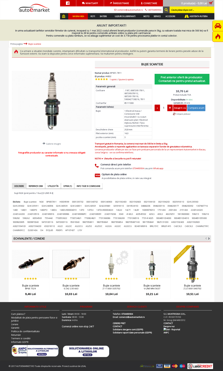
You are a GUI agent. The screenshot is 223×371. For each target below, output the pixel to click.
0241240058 (47, 205)
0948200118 (159, 205)
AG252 (89, 226)
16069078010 (148, 210)
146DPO (44, 210)
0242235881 (105, 205)
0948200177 (173, 205)
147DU (90, 210)
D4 (41, 230)
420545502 (141, 214)
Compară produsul (183, 114)
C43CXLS (189, 226)
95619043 (75, 222)
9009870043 (33, 222)
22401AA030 (19, 214)
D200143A (33, 230)
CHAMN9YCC (19, 230)
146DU (53, 210)
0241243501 (90, 205)
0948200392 (187, 205)
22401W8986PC (79, 214)
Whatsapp (158, 168)
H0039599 (64, 201)
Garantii (15, 327)
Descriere (19, 186)
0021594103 (149, 201)
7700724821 (75, 218)
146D (15, 210)
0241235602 (18, 205)
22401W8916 (48, 214)
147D (81, 210)
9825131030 (162, 222)
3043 (121, 214)
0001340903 (106, 201)
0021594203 (164, 201)
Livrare (14, 324)
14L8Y (136, 210)
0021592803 (135, 201)
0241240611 (76, 205)
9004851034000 (163, 218)
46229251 (170, 214)
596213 (195, 214)
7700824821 (90, 218)
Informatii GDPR (19, 341)
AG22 (60, 226)
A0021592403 (177, 222)
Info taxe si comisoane (88, 186)
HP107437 (70, 230)
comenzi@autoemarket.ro (132, 316)
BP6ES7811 (52, 201)
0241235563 (192, 201)
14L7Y (128, 210)
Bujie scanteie (30, 201)
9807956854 (117, 222)
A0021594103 (19, 226)
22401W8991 (95, 214)
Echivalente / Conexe (29, 238)
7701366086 (104, 218)
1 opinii (113, 79)
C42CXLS (178, 226)
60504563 (37, 218)
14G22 (119, 210)
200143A (173, 210)
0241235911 (33, 205)
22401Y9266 (110, 214)
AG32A (108, 226)
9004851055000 (199, 218)
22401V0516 (33, 214)
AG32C (118, 226)
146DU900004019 (68, 210)
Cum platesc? (18, 313)
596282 (16, 218)
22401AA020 (197, 210)
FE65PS (59, 230)
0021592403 (121, 201)
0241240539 (61, 205)
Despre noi (169, 326)
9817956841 (148, 222)
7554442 (49, 218)
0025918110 (178, 201)
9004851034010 (181, 218)
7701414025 (147, 218)
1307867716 (202, 205)
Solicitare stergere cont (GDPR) (128, 329)
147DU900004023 (104, 210)
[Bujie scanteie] (52, 101)
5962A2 (26, 218)
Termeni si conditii (20, 338)
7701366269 (119, 218)
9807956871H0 (133, 222)
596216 (205, 214)
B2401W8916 (141, 226)
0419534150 (132, 205)
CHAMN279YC (202, 226)
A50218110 (49, 226)
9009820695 (18, 222)
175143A (162, 210)
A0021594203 (35, 226)
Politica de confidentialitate (25, 331)
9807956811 (88, 222)
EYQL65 (49, 230)
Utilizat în (53, 186)
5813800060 (183, 214)
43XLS (160, 214)
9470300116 (61, 222)
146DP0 (33, 210)
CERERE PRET (119, 323)
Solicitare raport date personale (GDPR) (132, 332)
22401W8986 (63, 214)
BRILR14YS (166, 226)
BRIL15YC (154, 226)
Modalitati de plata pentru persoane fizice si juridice (34, 319)
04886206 (145, 205)
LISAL (83, 366)
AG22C (69, 226)
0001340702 (92, 201)
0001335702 (77, 201)
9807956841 (102, 222)
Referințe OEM (36, 186)
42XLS (151, 214)
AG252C (98, 226)
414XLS (129, 214)
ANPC (166, 332)
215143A (184, 210)
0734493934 (138, 168)
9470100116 (47, 222)
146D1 (24, 210)
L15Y (80, 230)
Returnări (16, 334)
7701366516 (133, 218)
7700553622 (61, 218)
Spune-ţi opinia (126, 79)
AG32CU (128, 226)
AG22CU (79, 226)
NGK (42, 201)
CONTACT (117, 326)
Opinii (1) (67, 186)
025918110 (118, 205)
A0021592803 (193, 222)
